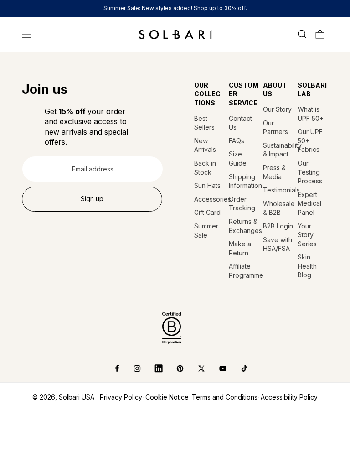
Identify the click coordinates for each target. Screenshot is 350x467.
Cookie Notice (167, 397)
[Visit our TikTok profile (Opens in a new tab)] (237, 368)
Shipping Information (244, 181)
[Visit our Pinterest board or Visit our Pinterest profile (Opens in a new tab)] (173, 368)
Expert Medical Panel (309, 203)
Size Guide (238, 158)
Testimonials (278, 190)
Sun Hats (207, 185)
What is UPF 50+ (311, 113)
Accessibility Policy (289, 397)
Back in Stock (205, 167)
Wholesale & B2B (278, 208)
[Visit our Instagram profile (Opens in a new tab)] (130, 368)
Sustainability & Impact (278, 149)
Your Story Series (307, 235)
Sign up (92, 198)
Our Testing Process (310, 172)
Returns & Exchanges (244, 226)
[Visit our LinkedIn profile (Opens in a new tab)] (152, 368)
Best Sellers (204, 122)
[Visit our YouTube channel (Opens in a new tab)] (216, 368)
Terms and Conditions (224, 397)
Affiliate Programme (244, 270)
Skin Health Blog (307, 266)
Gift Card (207, 212)
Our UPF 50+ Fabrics (310, 140)
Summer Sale (206, 230)
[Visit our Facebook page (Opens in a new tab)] (111, 368)
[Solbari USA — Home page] (175, 34)
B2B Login (278, 226)
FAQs (236, 141)
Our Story (277, 109)
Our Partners (275, 127)
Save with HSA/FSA (277, 244)
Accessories (209, 199)
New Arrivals (205, 145)
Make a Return (240, 248)
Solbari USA (76, 397)
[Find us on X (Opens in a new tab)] (195, 368)
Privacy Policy (121, 397)
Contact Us (240, 122)
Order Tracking (242, 203)
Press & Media (274, 172)
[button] (26, 34)
